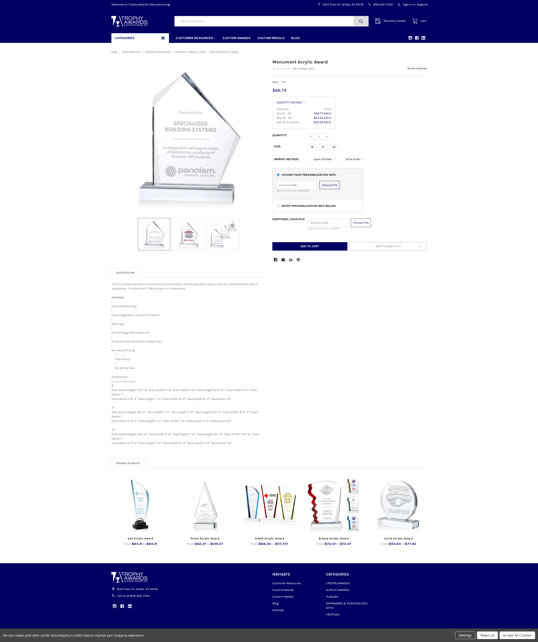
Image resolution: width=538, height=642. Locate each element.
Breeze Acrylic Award (334, 538)
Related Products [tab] (128, 463)
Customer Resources (194, 38)
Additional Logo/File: (288, 219)
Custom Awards (237, 38)
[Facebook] (275, 259)
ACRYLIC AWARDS (337, 590)
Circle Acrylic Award (398, 538)
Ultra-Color (353, 159)
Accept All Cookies (517, 635)
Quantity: (279, 135)
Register (422, 4)
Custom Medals (271, 38)
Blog (295, 38)
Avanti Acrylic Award (269, 538)
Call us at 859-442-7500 (133, 596)
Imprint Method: (285, 159)
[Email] (283, 259)
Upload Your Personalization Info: (309, 175)
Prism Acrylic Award (205, 538)
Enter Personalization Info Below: (309, 206)
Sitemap (278, 610)
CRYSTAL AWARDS (338, 583)
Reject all (487, 635)
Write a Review (417, 68)
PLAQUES (332, 596)
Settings (465, 635)
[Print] (290, 259)
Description (125, 273)
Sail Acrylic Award (140, 538)
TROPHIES (332, 614)
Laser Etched (322, 159)
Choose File (329, 185)
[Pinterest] (298, 259)
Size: (276, 146)
